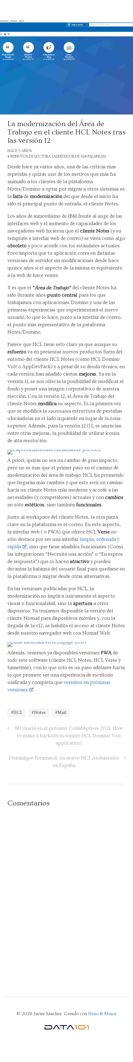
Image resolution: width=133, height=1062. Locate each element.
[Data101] (66, 1028)
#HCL (17, 712)
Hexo (93, 1013)
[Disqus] (66, 892)
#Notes (39, 712)
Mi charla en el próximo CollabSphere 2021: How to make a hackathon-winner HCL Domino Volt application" (69, 736)
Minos (110, 1013)
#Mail (60, 712)
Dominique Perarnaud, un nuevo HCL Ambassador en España (64, 761)
